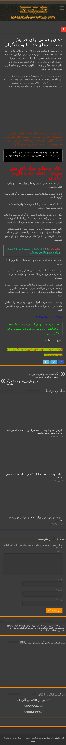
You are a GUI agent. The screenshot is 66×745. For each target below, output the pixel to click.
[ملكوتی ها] (33, 11)
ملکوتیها (46, 738)
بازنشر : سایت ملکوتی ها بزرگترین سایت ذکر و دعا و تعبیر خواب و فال (33, 157)
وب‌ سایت (58, 599)
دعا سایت (50, 340)
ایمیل (59, 589)
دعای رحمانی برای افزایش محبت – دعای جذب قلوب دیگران (35, 152)
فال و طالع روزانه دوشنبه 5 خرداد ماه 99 (22, 381)
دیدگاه (58, 551)
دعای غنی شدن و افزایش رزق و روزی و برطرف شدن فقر (44, 374)
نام (60, 579)
